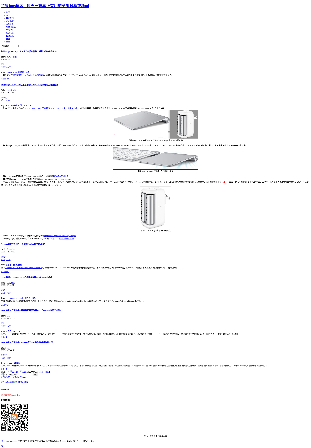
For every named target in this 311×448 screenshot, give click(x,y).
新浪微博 (10, 382)
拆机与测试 (12, 57)
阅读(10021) (6, 293)
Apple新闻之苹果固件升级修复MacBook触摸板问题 (23, 244)
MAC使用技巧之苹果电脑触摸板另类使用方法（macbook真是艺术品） (31, 310)
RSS (8, 377)
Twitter (23, 377)
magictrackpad (11, 72)
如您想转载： (5, 389)
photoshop (10, 298)
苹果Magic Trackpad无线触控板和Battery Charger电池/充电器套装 (29, 85)
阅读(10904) (6, 100)
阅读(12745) (6, 260)
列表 (47, 372)
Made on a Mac (7, 441)
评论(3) (4, 64)
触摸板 (21, 72)
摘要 (41, 372)
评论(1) (4, 323)
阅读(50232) (6, 358)
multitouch (19, 298)
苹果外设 (27, 105)
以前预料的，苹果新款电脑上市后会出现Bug (24, 268)
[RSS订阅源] (2, 375)
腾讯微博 (24, 382)
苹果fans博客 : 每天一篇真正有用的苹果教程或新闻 (45, 6)
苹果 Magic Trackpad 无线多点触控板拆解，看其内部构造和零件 (28, 51)
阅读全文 (5, 79)
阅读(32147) (6, 326)
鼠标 (27, 72)
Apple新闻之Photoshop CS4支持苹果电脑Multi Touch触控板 (26, 277)
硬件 (7, 105)
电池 (20, 105)
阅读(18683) (6, 67)
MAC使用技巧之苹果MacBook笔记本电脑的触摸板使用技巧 (27, 342)
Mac (8, 316)
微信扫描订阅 (5, 400)
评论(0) (4, 97)
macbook (16, 331)
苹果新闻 (11, 249)
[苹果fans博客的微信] (14, 430)
